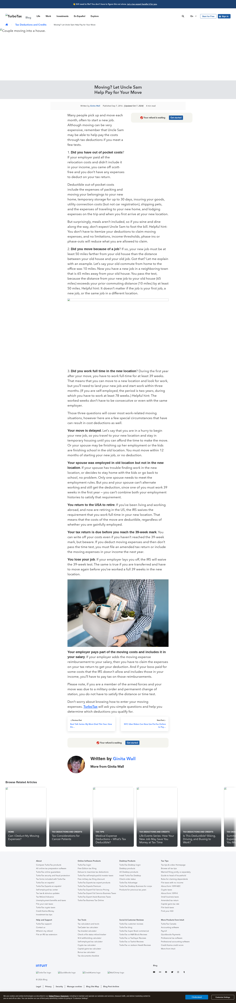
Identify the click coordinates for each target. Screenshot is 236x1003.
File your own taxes (44, 904)
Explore (95, 16)
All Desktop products (128, 872)
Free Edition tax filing (87, 868)
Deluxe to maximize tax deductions (93, 872)
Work (48, 16)
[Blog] (6, 24)
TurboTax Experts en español (48, 886)
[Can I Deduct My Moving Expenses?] (25, 817)
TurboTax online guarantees (48, 872)
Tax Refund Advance (45, 897)
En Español (79, 16)
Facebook (166, 972)
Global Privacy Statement (59, 996)
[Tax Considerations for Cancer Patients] (69, 817)
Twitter (172, 972)
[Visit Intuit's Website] (83, 965)
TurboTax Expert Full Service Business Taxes (97, 893)
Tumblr (184, 972)
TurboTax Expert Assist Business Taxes (94, 897)
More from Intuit (168, 949)
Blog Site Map (92, 986)
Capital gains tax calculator (89, 949)
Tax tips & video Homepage (173, 865)
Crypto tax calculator (87, 945)
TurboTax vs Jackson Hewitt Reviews (135, 945)
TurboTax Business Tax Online (91, 900)
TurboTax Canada (168, 924)
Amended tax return (170, 900)
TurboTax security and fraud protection (53, 875)
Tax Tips (100, 832)
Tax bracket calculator (87, 931)
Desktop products (127, 868)
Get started (176, 117)
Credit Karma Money (45, 911)
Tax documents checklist (88, 956)
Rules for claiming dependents (174, 879)
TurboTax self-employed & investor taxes (95, 875)
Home (11, 832)
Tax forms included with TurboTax (50, 879)
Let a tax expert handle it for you (142, 4)
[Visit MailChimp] (119, 972)
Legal (38, 986)
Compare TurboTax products (48, 865)
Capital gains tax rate (170, 904)
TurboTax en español (45, 882)
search (183, 16)
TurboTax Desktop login (130, 865)
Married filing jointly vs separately (176, 872)
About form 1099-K (169, 893)
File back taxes (167, 907)
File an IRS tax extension (46, 934)
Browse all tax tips (169, 868)
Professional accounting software (175, 941)
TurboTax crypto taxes (45, 907)
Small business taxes (170, 897)
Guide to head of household (173, 875)
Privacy (48, 986)
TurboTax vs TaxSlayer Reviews (132, 938)
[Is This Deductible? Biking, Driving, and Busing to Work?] (200, 817)
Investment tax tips (44, 914)
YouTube (154, 972)
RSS (160, 972)
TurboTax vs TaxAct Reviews (131, 941)
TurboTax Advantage (128, 882)
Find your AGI (167, 911)
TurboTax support (43, 924)
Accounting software (170, 927)
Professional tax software (171, 938)
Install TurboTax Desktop (130, 875)
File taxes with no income (172, 882)
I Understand (197, 997)
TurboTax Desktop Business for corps (135, 886)
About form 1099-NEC (171, 886)
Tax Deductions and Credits (30, 24)
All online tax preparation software (51, 868)
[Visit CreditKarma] (94, 972)
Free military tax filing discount (91, 879)
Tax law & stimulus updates (47, 893)
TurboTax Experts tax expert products (94, 882)
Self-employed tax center (47, 890)
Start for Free (208, 16)
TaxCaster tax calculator (88, 927)
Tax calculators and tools (88, 924)
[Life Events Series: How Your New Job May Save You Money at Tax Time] (157, 817)
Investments (62, 16)
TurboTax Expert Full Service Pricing (93, 890)
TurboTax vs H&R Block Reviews (133, 934)
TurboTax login (84, 865)
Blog (155, 965)
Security (59, 986)
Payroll (164, 931)
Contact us (40, 927)
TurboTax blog (125, 927)
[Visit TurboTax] (46, 972)
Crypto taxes (166, 890)
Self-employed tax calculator (90, 941)
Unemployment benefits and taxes (51, 900)
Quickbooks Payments (170, 934)
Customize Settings (223, 997)
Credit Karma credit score (172, 945)
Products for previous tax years (132, 890)
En (192, 16)
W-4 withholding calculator (89, 938)
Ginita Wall (95, 106)
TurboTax (90, 707)
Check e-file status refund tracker (92, 934)
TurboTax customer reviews (131, 924)
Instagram (178, 972)
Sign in (225, 16)
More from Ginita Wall (107, 766)
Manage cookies (74, 986)
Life (38, 16)
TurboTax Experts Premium (89, 886)
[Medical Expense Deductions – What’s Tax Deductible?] (113, 817)
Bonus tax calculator (86, 952)
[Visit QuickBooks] (69, 972)
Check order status (127, 879)
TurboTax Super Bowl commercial (134, 931)
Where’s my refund (44, 931)
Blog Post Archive (111, 986)
